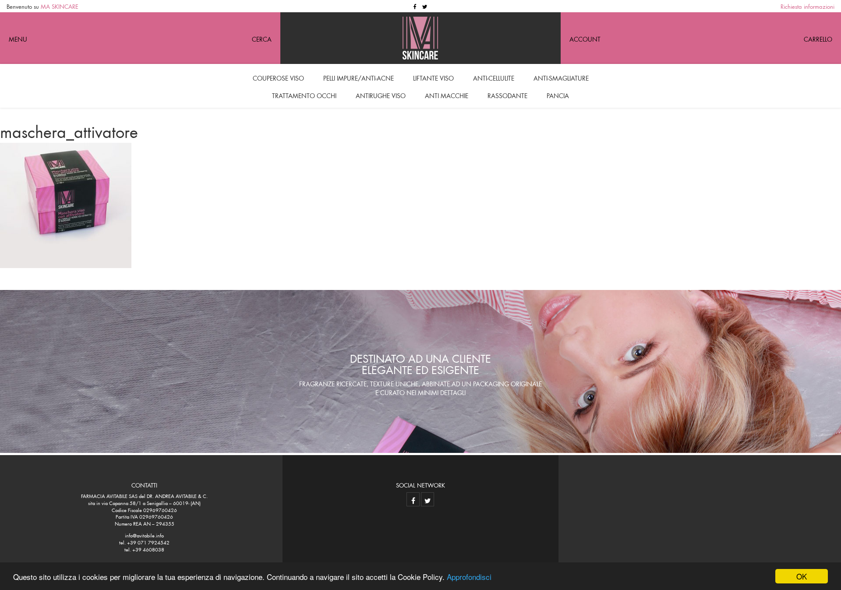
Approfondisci (469, 576)
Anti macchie (446, 94)
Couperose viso (278, 77)
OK (801, 576)
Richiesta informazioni (807, 5)
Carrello (818, 38)
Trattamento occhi (304, 94)
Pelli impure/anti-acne (358, 77)
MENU (18, 38)
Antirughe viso (381, 94)
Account (585, 38)
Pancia (558, 94)
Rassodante (507, 94)
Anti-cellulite (493, 77)
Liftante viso (433, 77)
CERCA (262, 38)
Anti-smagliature (561, 77)
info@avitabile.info (144, 534)
